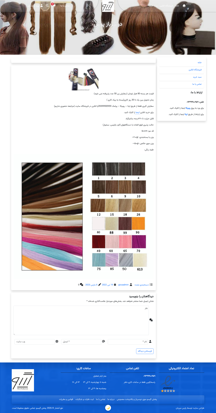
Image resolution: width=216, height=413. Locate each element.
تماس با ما (65, 6)
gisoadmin (123, 285)
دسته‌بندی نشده (142, 285)
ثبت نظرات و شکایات (84, 399)
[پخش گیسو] (184, 6)
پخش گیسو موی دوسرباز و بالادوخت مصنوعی (137, 399)
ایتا (185, 114)
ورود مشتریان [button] (33, 6)
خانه (177, 6)
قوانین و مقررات (66, 399)
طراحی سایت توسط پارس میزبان (190, 408)
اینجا (137, 112)
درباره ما (110, 399)
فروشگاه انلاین (166, 6)
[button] (54, 6)
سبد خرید (153, 6)
